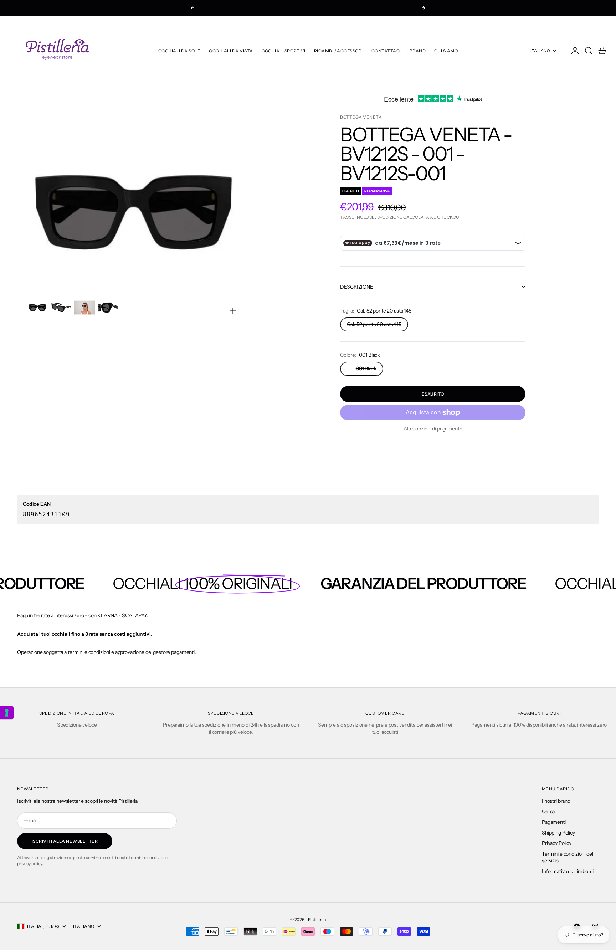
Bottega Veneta (361, 117)
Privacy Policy (556, 843)
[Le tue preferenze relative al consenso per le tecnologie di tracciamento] (7, 712)
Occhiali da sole (179, 50)
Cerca (548, 811)
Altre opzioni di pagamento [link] (433, 428)
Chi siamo (446, 50)
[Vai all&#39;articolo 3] (84, 307)
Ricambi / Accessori (338, 50)
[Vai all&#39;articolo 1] (37, 307)
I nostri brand (556, 801)
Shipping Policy (558, 833)
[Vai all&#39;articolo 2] (61, 307)
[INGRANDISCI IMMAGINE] (233, 311)
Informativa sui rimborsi (568, 871)
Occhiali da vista (231, 50)
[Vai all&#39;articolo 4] (108, 307)
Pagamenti (554, 822)
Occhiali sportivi (284, 50)
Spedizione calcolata (403, 217)
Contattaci (386, 50)
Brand (418, 50)
